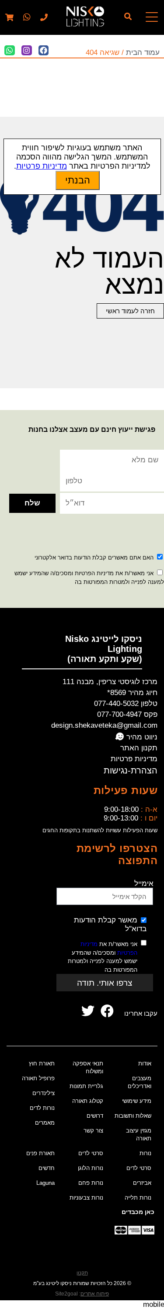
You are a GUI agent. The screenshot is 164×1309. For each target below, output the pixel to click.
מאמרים (45, 1122)
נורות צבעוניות (86, 1197)
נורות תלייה (138, 1197)
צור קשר (93, 1130)
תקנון (82, 1273)
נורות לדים (42, 1108)
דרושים (95, 1115)
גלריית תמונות (86, 1086)
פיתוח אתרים (94, 1294)
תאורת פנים (40, 1153)
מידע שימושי (136, 1101)
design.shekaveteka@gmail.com (104, 725)
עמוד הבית (143, 52)
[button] (26, 18)
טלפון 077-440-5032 (125, 703)
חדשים (46, 1168)
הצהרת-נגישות (130, 770)
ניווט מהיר (140, 737)
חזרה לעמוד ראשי (130, 311)
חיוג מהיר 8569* (132, 692)
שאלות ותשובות (133, 1115)
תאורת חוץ (42, 1063)
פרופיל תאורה (38, 1078)
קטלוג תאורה (87, 1101)
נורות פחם (90, 1183)
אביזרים (142, 1183)
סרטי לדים (138, 1168)
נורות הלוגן (90, 1168)
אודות (144, 1063)
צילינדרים (43, 1093)
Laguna (45, 1183)
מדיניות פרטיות (134, 759)
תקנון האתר (138, 748)
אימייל (144, 883)
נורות (145, 1153)
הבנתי (77, 180)
